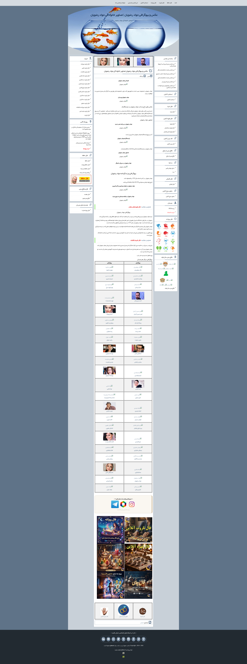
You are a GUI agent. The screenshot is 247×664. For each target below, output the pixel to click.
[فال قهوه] (138, 558)
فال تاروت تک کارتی (84, 75)
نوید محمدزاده (109, 300)
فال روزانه (153, 2)
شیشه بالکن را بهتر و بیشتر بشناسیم (83, 143)
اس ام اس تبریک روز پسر (168, 81)
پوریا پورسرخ (109, 287)
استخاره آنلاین (144, 2)
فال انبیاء (172, 111)
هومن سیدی (138, 419)
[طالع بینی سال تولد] (166, 275)
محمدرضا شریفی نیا (109, 397)
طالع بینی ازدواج (170, 156)
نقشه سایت (118, 649)
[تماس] (123, 639)
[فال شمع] (110, 558)
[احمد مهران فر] (143, 62)
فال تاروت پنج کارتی (84, 87)
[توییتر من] (118, 639)
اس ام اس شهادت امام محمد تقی (166, 77)
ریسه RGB (171, 208)
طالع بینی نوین (86, 198)
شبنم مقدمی (138, 375)
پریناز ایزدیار (138, 322)
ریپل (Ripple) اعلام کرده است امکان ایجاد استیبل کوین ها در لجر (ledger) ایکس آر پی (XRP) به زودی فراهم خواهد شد (81, 136)
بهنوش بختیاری (138, 450)
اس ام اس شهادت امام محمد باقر (166, 69)
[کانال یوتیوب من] (108, 639)
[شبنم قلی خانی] (103, 62)
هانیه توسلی (109, 481)
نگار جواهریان (138, 270)
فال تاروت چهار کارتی (84, 83)
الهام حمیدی (138, 411)
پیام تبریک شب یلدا (85, 172)
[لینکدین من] (103, 639)
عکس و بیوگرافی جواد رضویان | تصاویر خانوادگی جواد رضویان (124, 15)
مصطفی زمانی (138, 353)
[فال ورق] (110, 585)
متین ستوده (138, 340)
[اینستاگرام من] (128, 639)
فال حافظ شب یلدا (85, 168)
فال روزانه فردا (86, 210)
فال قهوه (172, 124)
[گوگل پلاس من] (113, 639)
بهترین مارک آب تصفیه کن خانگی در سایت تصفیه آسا (81, 128)
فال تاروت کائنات (85, 71)
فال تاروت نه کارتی (85, 95)
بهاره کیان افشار (138, 428)
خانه (176, 2)
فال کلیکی (171, 184)
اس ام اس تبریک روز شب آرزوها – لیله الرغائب (167, 65)
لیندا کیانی (138, 389)
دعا (173, 172)
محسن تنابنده (109, 362)
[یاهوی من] (143, 639)
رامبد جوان (109, 340)
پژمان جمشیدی (138, 278)
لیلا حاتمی (109, 389)
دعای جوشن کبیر (170, 168)
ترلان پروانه (109, 314)
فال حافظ (169, 2)
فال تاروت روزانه (85, 64)
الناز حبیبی (109, 419)
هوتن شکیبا (109, 270)
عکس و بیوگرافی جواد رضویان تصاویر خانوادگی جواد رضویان (126, 71)
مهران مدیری (109, 278)
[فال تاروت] (138, 530)
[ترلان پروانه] (123, 62)
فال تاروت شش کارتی (84, 91)
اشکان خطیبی (109, 428)
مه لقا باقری (138, 472)
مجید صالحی (109, 411)
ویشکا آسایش (109, 375)
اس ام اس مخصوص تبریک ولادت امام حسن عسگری (167, 86)
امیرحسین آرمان (138, 314)
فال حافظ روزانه (86, 164)
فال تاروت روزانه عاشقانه (83, 107)
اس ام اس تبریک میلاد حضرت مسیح (165, 73)
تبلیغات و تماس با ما (120, 2)
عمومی (142, 622)
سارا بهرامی (138, 287)
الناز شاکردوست (109, 441)
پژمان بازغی (109, 458)
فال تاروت (161, 2)
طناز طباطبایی (109, 450)
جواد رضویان (138, 481)
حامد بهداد (138, 331)
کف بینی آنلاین (170, 143)
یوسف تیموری (109, 353)
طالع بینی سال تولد (169, 288)
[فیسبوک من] (133, 639)
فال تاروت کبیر (86, 67)
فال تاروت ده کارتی (85, 99)
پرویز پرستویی (109, 322)
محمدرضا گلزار (138, 458)
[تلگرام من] (138, 639)
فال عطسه (87, 194)
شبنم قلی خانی (109, 472)
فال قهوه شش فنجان (169, 131)
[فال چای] (138, 585)
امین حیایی (138, 397)
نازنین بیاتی (138, 489)
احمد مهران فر (138, 300)
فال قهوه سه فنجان (169, 127)
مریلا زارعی (138, 441)
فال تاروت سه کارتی (84, 79)
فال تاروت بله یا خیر (84, 111)
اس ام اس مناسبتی (133, 2)
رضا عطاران (109, 331)
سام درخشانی (138, 362)
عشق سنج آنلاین (170, 196)
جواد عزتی (109, 489)
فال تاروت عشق (85, 103)
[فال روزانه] (110, 530)
